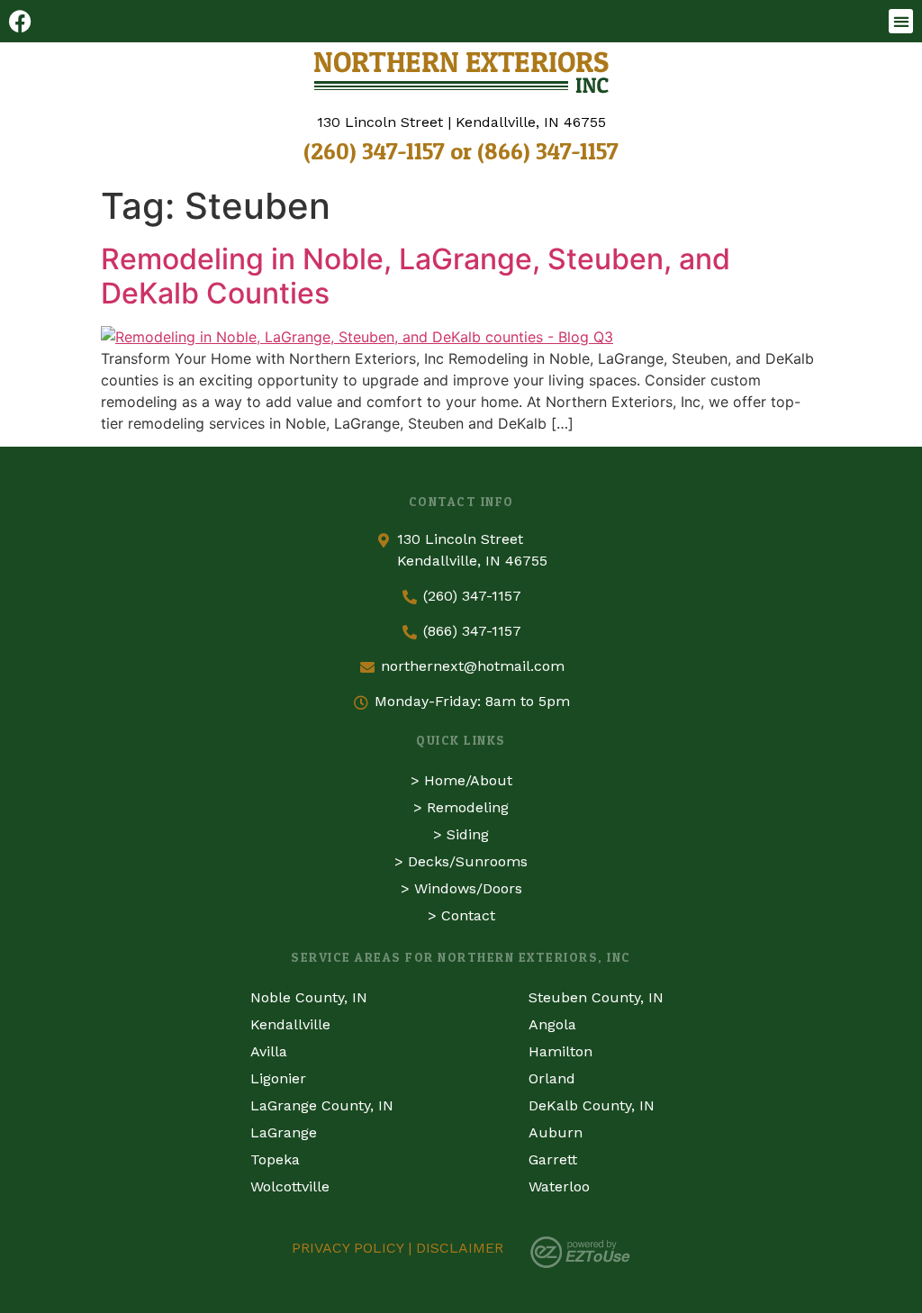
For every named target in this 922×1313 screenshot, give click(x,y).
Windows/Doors (468, 888)
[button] (901, 21)
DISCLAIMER (459, 1247)
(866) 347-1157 (548, 151)
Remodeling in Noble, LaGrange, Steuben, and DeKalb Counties (415, 276)
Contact (468, 915)
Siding (468, 834)
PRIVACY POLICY (347, 1247)
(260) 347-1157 (374, 151)
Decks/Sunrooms (468, 861)
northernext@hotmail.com (473, 666)
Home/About (468, 780)
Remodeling (468, 807)
